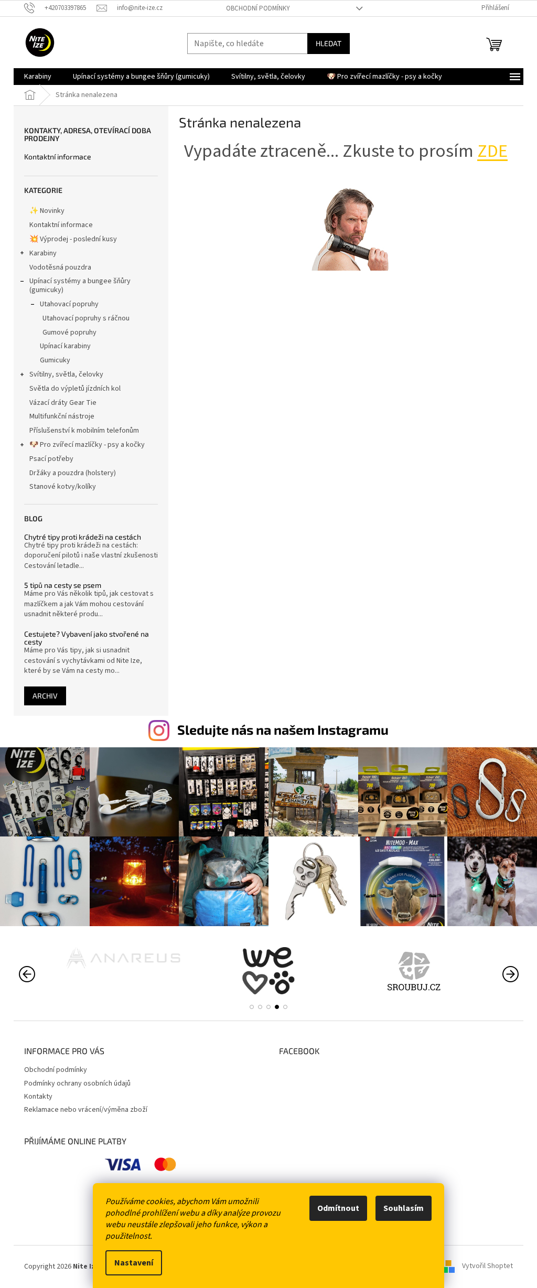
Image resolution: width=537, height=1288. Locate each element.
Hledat (328, 43)
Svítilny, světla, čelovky (66, 374)
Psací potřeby (51, 459)
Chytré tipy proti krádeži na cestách (82, 537)
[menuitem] (38, 76)
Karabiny (43, 253)
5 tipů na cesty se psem (62, 585)
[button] (252, 1007)
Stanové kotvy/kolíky (62, 486)
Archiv (45, 695)
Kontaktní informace (57, 156)
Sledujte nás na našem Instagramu (283, 729)
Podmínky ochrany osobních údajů (77, 1083)
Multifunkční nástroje (61, 416)
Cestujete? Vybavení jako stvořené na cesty (86, 638)
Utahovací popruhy (69, 304)
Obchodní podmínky (258, 8)
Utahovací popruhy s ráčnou (86, 318)
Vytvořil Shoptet (487, 1266)
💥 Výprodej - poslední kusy (73, 239)
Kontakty (38, 1096)
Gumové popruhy (69, 332)
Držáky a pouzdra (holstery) (72, 473)
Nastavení (133, 1263)
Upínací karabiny (65, 346)
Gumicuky (55, 360)
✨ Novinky (47, 211)
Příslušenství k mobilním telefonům (84, 430)
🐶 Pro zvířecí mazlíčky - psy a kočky (87, 444)
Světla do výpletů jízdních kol (75, 388)
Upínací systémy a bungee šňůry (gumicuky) (80, 285)
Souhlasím (403, 1208)
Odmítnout (338, 1208)
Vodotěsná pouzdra (60, 267)
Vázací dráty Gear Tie (62, 403)
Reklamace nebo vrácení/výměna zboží (85, 1109)
